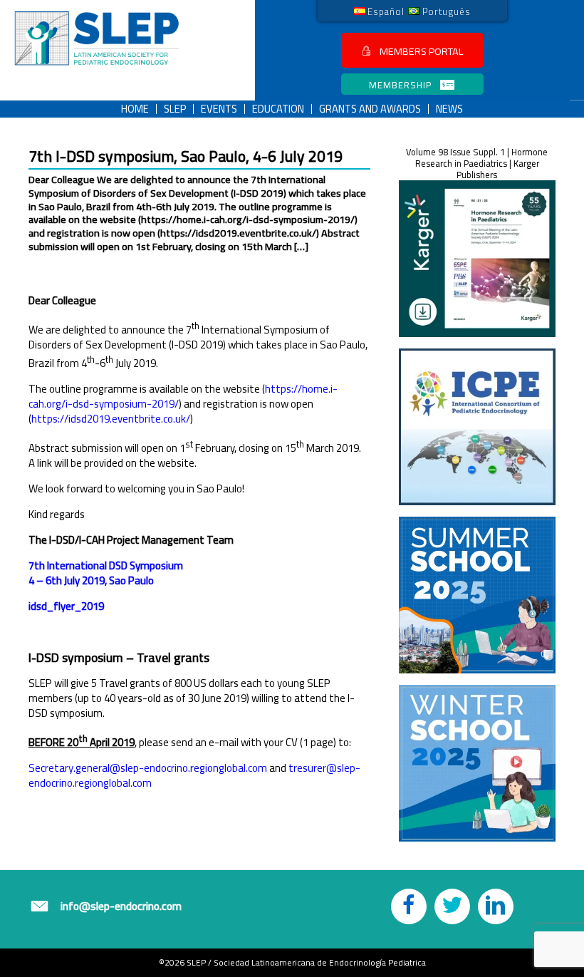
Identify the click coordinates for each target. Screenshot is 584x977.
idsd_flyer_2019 (66, 606)
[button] (412, 50)
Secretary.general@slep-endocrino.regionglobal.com (147, 768)
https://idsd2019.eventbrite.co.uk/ (110, 418)
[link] (379, 10)
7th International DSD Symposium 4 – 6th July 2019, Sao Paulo (105, 573)
